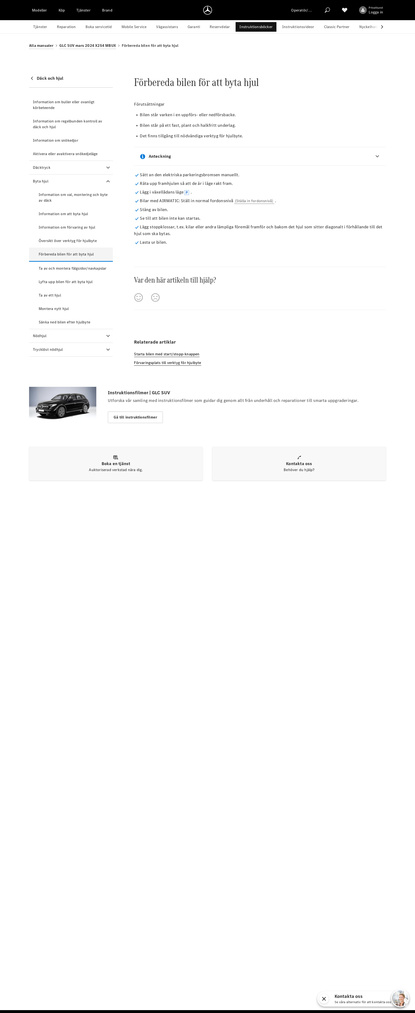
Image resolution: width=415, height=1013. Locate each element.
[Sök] (327, 10)
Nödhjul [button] (39, 335)
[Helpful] (138, 297)
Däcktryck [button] (41, 167)
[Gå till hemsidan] (208, 10)
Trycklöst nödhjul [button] (48, 349)
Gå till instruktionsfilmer (135, 417)
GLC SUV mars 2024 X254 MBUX (87, 45)
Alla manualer (41, 45)
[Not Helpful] (155, 297)
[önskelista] (344, 10)
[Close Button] (377, 999)
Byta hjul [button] (40, 181)
